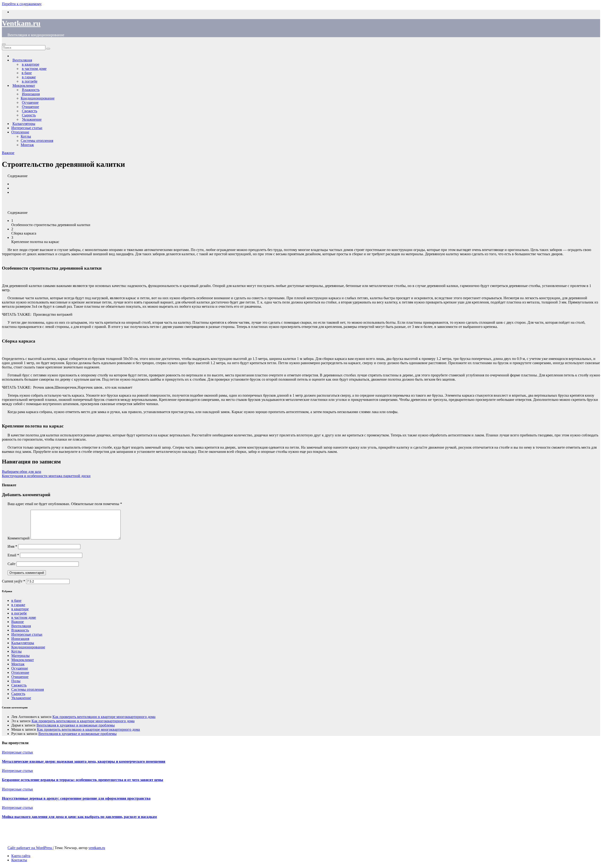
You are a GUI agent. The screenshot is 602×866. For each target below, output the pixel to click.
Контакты (19, 860)
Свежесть (19, 685)
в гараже (18, 605)
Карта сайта (20, 856)
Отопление (20, 132)
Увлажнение (21, 698)
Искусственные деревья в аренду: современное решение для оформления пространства (76, 798)
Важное (8, 153)
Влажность (20, 630)
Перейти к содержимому (22, 4)
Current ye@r (13, 581)
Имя (12, 546)
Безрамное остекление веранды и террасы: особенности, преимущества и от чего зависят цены (82, 780)
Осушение (19, 668)
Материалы (20, 656)
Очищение (19, 677)
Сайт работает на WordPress (30, 848)
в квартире (20, 609)
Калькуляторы (22, 643)
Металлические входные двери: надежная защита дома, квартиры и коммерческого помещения (83, 761)
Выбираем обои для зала (21, 472)
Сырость (18, 694)
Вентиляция (21, 626)
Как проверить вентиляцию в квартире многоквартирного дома (103, 717)
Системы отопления (37, 141)
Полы (15, 681)
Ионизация (20, 639)
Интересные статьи (26, 128)
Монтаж (27, 145)
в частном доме (23, 617)
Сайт (12, 564)
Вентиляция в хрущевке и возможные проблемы (75, 725)
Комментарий (19, 538)
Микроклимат (22, 660)
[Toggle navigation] (4, 44)
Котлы (26, 136)
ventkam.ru (96, 848)
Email (13, 555)
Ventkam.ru (21, 23)
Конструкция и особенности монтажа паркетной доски (46, 476)
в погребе (19, 613)
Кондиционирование (38, 98)
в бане (16, 601)
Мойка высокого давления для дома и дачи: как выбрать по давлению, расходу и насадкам (79, 817)
